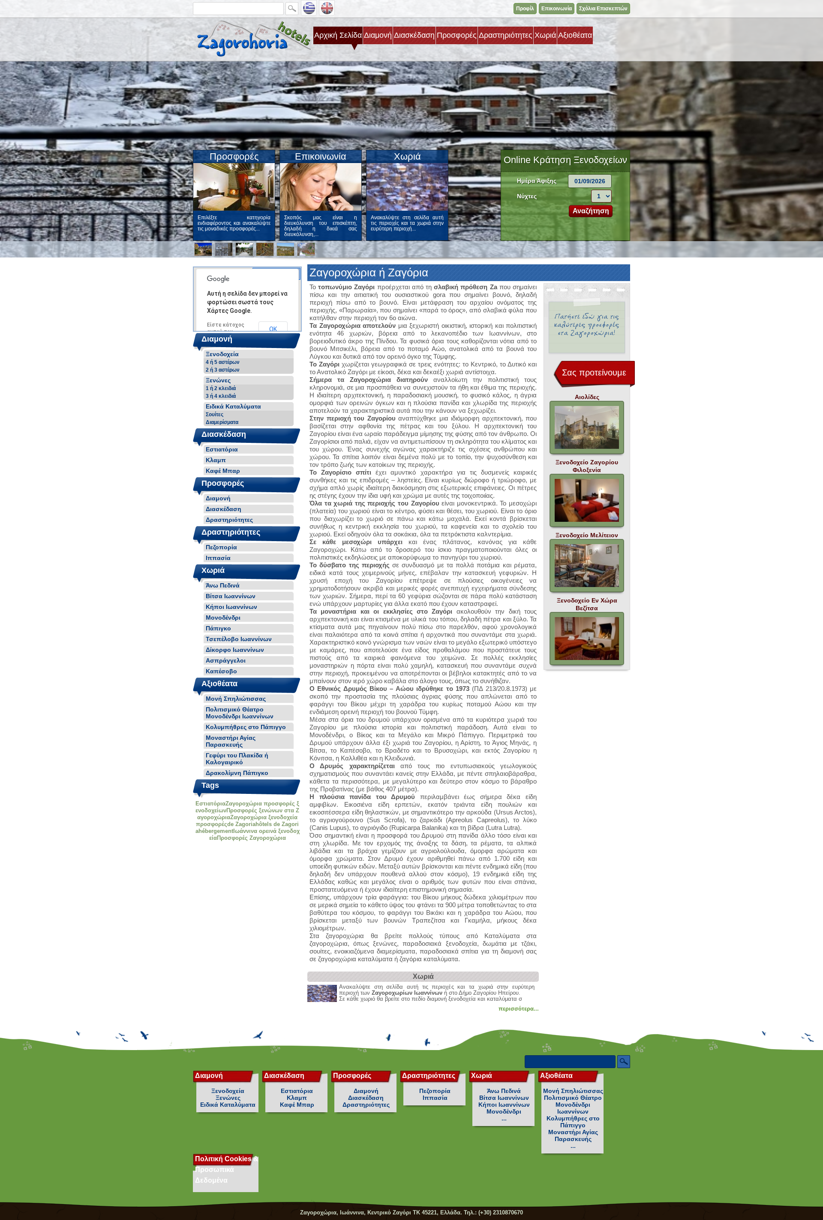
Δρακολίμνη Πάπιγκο (237, 772)
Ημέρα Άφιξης (536, 180)
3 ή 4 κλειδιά (221, 396)
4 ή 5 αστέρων (223, 362)
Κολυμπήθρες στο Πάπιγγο (246, 727)
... (504, 1118)
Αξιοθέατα (575, 35)
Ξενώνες (218, 380)
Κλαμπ (216, 460)
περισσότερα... (519, 1008)
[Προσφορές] (234, 209)
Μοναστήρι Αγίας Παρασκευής (230, 741)
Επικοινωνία (556, 9)
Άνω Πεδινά (223, 585)
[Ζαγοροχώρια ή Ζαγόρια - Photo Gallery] (587, 427)
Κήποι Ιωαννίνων (231, 606)
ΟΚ (273, 329)
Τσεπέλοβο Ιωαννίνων (239, 639)
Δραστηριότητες (505, 35)
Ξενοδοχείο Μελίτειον (587, 535)
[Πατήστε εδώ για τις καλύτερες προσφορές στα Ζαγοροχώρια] (586, 329)
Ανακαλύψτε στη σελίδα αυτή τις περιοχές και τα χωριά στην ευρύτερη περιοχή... (407, 223)
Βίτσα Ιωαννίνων (230, 596)
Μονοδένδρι (223, 617)
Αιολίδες (587, 397)
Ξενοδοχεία (222, 354)
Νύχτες (527, 196)
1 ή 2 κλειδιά (221, 388)
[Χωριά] (407, 209)
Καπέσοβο (221, 671)
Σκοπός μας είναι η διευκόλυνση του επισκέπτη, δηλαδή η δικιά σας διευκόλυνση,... (320, 226)
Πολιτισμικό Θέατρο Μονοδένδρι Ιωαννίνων (239, 713)
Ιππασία (218, 557)
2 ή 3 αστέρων (223, 370)
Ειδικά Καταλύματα (233, 406)
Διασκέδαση (414, 35)
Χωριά (545, 35)
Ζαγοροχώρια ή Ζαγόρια (252, 39)
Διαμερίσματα (222, 422)
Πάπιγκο (218, 628)
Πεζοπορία (221, 547)
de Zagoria (241, 824)
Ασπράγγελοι (226, 660)
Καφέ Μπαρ (223, 470)
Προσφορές (457, 35)
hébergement (215, 831)
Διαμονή (378, 35)
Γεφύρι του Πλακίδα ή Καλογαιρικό (237, 759)
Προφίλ (525, 9)
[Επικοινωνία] (320, 209)
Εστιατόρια (222, 449)
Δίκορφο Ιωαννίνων (235, 649)
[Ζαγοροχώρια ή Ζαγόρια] (203, 249)
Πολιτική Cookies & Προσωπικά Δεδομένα (226, 1169)
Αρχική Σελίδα (338, 35)
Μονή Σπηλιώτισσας (236, 698)
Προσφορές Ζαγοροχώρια (251, 838)
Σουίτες (214, 415)
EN (327, 8)
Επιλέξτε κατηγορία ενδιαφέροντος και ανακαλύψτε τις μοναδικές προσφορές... (234, 223)
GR (309, 8)
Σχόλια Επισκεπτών (603, 9)
